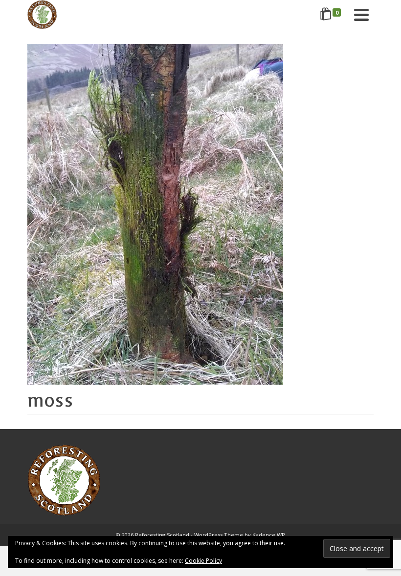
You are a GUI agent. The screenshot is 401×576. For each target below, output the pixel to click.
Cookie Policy (203, 560)
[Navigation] (361, 14)
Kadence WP (268, 534)
